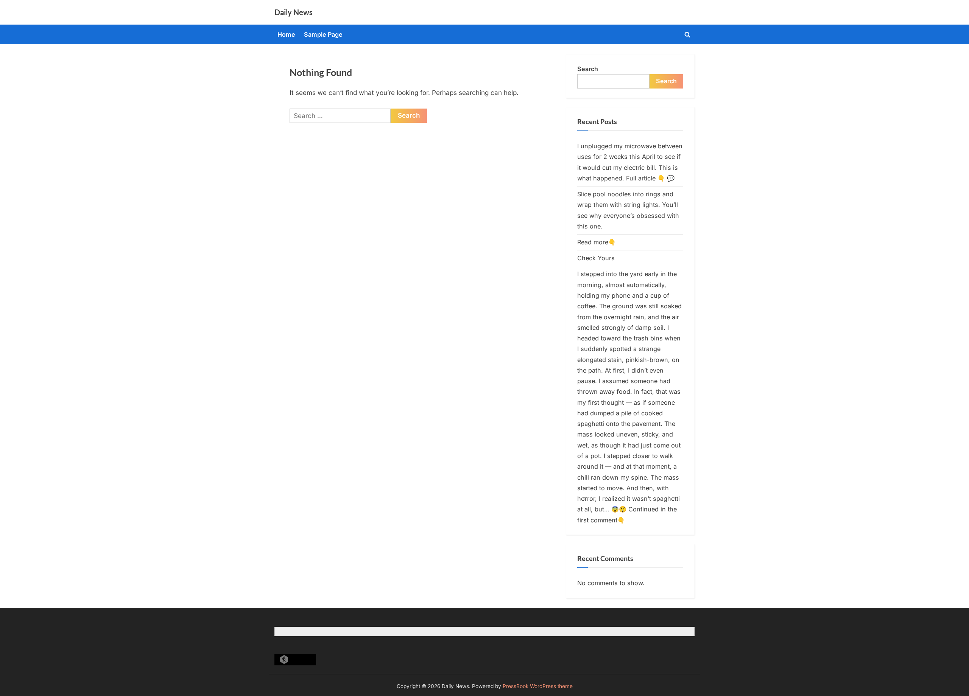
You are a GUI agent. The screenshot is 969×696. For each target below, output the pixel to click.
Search (587, 69)
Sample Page (323, 34)
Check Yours (596, 258)
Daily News (293, 12)
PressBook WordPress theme (538, 686)
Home (286, 34)
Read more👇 (596, 242)
